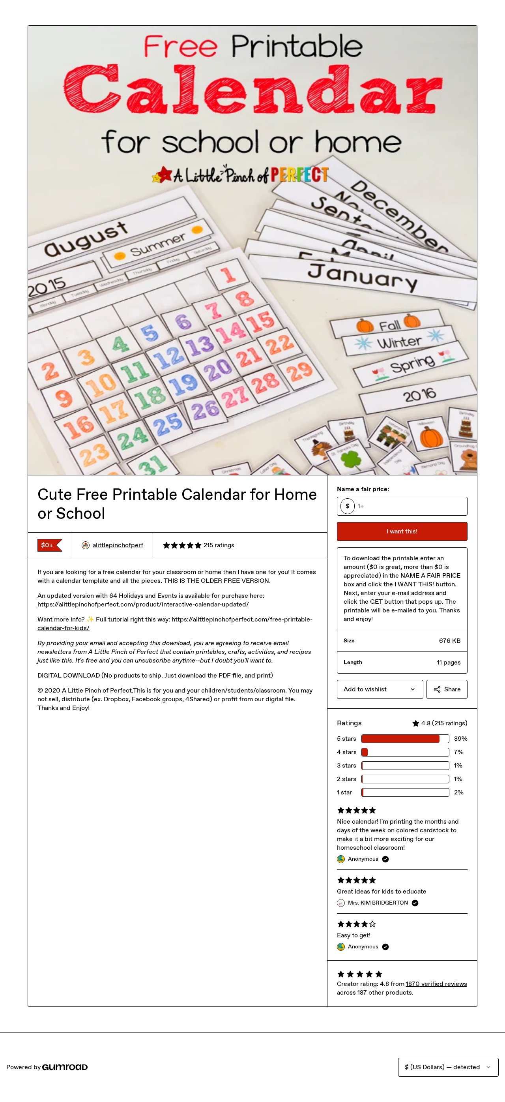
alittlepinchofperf (118, 545)
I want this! (402, 531)
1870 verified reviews (436, 983)
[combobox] (380, 689)
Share (452, 689)
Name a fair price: (363, 489)
